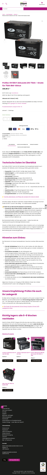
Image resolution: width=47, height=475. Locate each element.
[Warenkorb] (42, 2)
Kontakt (4, 412)
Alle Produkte (23, 135)
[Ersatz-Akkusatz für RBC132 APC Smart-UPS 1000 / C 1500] (38, 343)
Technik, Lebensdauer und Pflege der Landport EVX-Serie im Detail (21, 197)
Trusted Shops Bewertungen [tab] (23, 147)
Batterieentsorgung (7, 435)
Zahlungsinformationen (8, 438)
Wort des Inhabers (7, 410)
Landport (8, 136)
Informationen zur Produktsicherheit (11, 420)
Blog (5, 460)
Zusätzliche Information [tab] (22, 144)
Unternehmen (6, 408)
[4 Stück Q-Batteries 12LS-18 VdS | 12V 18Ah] (9, 343)
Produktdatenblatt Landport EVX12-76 (12, 106)
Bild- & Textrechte (7, 440)
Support (4, 413)
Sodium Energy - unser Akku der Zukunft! (13, 422)
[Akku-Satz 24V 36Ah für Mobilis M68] (9, 374)
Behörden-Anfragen (7, 415)
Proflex (18, 135)
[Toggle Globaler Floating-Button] (2, 407)
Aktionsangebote (6, 417)
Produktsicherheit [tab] (34, 144)
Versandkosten (14, 93)
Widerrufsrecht (6, 433)
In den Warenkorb (17, 119)
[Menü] (2, 3)
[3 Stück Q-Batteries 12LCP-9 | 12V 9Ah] (23, 343)
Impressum (5, 430)
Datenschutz (5, 428)
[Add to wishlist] (14, 339)
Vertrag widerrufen (14, 460)
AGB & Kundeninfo (7, 431)
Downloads (5, 419)
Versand (4, 436)
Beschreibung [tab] (12, 144)
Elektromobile (12, 135)
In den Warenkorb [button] (8, 360)
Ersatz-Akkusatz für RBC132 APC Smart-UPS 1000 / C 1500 (37, 354)
